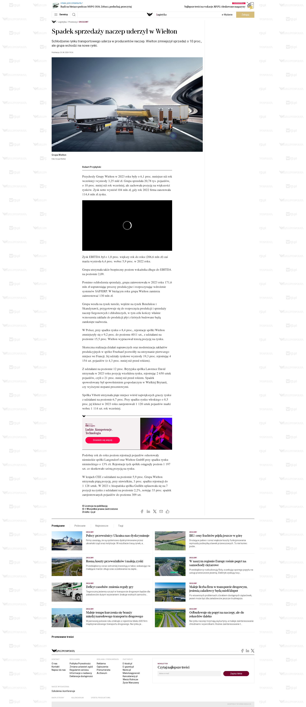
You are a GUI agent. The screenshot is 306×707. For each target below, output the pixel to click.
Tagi (120, 525)
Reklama (101, 663)
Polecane (80, 525)
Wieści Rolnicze (130, 679)
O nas (54, 663)
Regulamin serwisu (79, 670)
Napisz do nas (59, 670)
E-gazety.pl (128, 666)
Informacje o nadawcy (81, 673)
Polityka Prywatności (80, 663)
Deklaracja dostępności (81, 676)
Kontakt (55, 666)
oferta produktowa (100, 698)
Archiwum (102, 673)
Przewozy (72, 22)
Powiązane (58, 525)
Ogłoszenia (102, 666)
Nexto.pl (127, 670)
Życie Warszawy (131, 682)
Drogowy (83, 22)
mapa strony (58, 698)
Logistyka (62, 22)
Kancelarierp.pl (130, 676)
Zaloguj (245, 14)
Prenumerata (103, 670)
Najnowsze (101, 525)
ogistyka (161, 14)
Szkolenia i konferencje (63, 691)
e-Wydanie (227, 14)
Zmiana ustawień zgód (81, 666)
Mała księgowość (131, 673)
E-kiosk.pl (127, 663)
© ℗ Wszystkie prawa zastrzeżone (100, 509)
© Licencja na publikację (95, 506)
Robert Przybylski (91, 167)
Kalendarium (77, 698)
